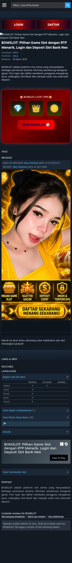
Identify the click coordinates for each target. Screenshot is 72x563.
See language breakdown (13, 516)
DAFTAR (53, 24)
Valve (15, 52)
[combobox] (38, 5)
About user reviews (36, 516)
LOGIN (18, 24)
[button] (36, 165)
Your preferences (56, 516)
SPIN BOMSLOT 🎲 (36, 125)
